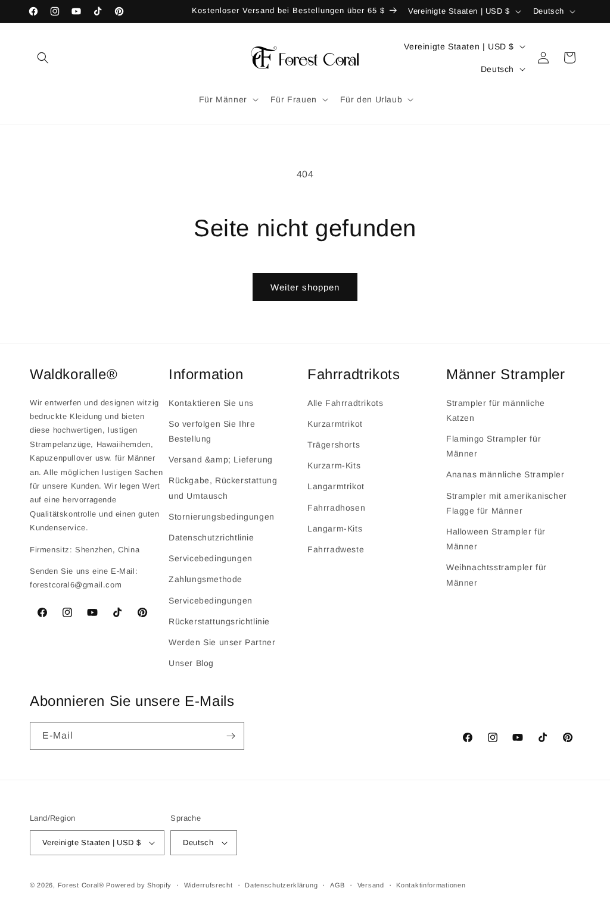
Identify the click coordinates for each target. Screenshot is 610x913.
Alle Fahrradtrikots (345, 403)
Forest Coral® (81, 885)
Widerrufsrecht (208, 885)
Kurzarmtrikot (335, 424)
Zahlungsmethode (205, 579)
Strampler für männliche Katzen (495, 410)
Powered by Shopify (139, 885)
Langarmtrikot (336, 486)
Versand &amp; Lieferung (221, 459)
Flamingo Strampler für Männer (493, 446)
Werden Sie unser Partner (222, 642)
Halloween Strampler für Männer (496, 539)
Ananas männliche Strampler (505, 474)
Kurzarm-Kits (333, 465)
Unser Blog (191, 663)
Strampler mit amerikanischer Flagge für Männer (506, 503)
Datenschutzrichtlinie (211, 537)
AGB (337, 885)
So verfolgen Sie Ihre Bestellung (212, 431)
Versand (370, 885)
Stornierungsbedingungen (222, 516)
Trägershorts (333, 444)
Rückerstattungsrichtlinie (219, 621)
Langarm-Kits (334, 528)
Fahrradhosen (336, 507)
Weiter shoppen (305, 287)
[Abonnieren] (230, 736)
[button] (43, 58)
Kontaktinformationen (430, 885)
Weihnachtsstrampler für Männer (496, 574)
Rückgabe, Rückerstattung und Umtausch (223, 488)
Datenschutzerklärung (281, 885)
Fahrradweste (335, 549)
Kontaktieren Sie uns (211, 403)
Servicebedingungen (211, 558)
